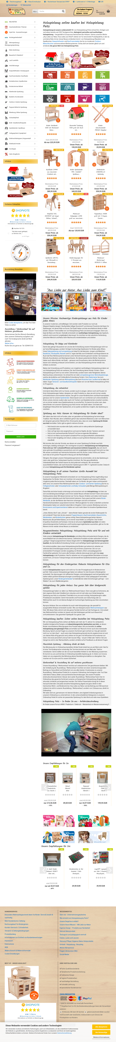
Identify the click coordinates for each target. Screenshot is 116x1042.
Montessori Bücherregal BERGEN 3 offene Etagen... (101, 260)
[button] (101, 1)
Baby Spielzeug (14, 50)
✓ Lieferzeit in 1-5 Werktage (85, 2)
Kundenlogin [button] (12, 5)
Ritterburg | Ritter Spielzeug (18, 112)
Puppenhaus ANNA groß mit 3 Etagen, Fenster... (100, 216)
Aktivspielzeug (70, 379)
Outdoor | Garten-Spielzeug (18, 102)
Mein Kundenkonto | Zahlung (15, 921)
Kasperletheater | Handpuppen (19, 71)
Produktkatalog (10, 934)
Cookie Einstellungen (12, 954)
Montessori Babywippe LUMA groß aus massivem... (76, 216)
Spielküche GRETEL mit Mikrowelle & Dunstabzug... (51, 260)
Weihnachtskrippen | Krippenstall (20, 138)
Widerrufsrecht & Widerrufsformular (18, 950)
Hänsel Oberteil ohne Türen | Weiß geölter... (67, 788)
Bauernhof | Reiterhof (16, 55)
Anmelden (20, 437)
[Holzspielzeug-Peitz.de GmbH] (17, 11)
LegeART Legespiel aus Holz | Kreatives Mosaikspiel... (100, 871)
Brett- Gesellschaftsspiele (17, 123)
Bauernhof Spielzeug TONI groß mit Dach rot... (76, 127)
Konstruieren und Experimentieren (55, 507)
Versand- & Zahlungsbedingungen (17, 931)
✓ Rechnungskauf (14, 2)
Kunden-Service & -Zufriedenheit (16, 927)
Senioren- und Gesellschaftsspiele (64, 382)
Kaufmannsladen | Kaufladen (18, 76)
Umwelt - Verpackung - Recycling (71, 944)
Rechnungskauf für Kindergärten (16, 924)
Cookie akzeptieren (15, 323)
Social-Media (64, 954)
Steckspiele (55, 353)
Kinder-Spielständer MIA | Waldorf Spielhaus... (76, 172)
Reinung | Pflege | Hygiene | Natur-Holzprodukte (76, 941)
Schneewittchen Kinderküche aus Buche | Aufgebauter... (51, 788)
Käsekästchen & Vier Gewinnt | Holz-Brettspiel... (76, 871)
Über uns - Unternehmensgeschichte (73, 915)
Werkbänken (47, 517)
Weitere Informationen (101, 1037)
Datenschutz (9, 944)
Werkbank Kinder (14, 143)
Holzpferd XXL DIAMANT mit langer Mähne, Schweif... (52, 216)
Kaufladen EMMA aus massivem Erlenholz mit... (52, 172)
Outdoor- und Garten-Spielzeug (90, 484)
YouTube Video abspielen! (79, 733)
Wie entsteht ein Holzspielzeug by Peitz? (74, 918)
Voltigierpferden (49, 486)
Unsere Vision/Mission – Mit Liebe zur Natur (75, 925)
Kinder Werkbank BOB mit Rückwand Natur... (51, 127)
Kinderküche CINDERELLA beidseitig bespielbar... (100, 172)
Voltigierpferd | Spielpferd (17, 133)
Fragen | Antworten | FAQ (68, 951)
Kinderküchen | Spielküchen (18, 81)
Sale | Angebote (14, 154)
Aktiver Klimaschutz (67, 948)
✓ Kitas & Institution (33, 2)
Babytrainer (93, 377)
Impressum (9, 941)
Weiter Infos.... (10, 343)
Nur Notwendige (101, 1032)
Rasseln (63, 353)
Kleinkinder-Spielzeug (51, 379)
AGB (6, 947)
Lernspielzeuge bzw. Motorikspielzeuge (94, 375)
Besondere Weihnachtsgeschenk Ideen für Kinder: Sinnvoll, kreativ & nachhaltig (29, 916)
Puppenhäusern (77, 515)
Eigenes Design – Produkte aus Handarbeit (75, 928)
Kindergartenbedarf (66, 579)
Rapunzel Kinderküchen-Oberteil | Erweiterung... (86, 788)
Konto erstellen (10, 442)
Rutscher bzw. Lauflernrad (91, 379)
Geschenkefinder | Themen (18, 27)
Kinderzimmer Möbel (16, 86)
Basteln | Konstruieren (16, 97)
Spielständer (64, 398)
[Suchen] (63, 11)
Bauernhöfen (101, 515)
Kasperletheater (58, 41)
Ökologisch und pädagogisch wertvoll (73, 935)
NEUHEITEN (13, 22)
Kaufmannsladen (73, 41)
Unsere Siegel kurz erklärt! (69, 921)
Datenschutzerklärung (64, 1033)
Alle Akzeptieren (101, 1027)
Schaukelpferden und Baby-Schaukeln (72, 486)
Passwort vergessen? (12, 445)
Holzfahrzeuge (14, 65)
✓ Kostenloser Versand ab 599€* (58, 2)
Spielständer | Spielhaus (17, 128)
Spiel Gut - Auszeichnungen (18, 32)
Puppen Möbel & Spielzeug (18, 107)
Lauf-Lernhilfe (13, 60)
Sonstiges (12, 149)
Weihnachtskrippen (97, 608)
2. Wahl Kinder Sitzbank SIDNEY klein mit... (52, 871)
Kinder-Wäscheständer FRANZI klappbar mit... (100, 127)
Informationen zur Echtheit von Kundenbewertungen (23, 937)
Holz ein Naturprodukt (67, 931)
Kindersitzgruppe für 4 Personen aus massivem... (76, 260)
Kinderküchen (60, 517)
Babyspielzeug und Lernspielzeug (60, 351)
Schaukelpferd (14, 117)
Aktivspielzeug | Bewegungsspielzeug (12, 44)
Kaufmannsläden (90, 515)
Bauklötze (46, 353)
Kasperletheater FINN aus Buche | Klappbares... (104, 788)
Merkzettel (26, 5)
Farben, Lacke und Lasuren (69, 938)
